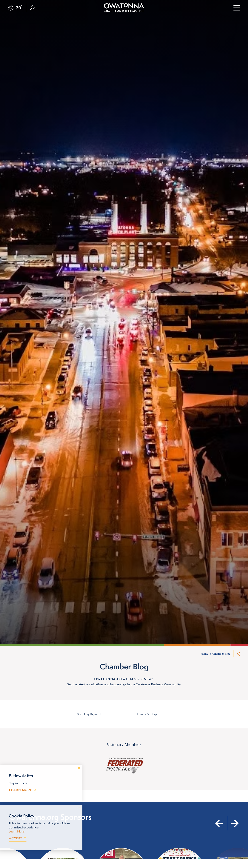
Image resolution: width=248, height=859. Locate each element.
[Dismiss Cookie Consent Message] (79, 808)
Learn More (20, 790)
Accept (16, 838)
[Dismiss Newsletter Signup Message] (79, 768)
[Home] (124, 7)
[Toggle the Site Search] (32, 7)
